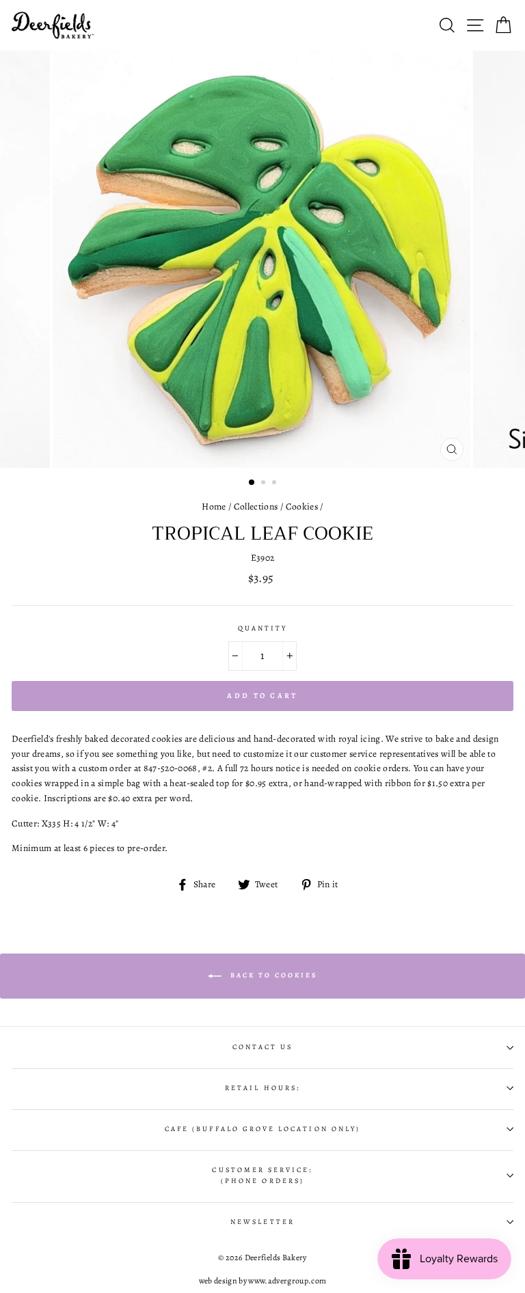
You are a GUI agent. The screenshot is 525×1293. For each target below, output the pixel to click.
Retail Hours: (262, 1088)
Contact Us (262, 1047)
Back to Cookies (272, 975)
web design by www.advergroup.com (263, 1280)
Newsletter (262, 1222)
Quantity (262, 628)
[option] (263, 259)
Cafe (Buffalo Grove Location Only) (262, 1129)
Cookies (302, 506)
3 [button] (275, 483)
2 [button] (264, 483)
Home (214, 506)
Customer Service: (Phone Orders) (262, 1175)
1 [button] (252, 482)
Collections (256, 506)
